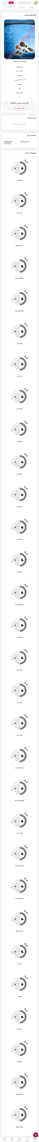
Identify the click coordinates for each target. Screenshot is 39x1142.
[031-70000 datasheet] (19, 627)
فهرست (34, 1141)
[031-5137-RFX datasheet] (19, 921)
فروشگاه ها (27, 1141)
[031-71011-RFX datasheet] (19, 236)
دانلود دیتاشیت (21, 8)
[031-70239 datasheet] (19, 170)
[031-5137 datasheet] (19, 954)
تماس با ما (4, 1141)
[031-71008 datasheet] (19, 333)
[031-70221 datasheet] (19, 431)
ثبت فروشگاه (19, 1141)
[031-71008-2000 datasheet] (19, 268)
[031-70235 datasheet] (19, 399)
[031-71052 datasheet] (19, 823)
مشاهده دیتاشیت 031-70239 (18, 103)
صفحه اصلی (31, 8)
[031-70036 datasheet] (19, 464)
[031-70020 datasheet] (19, 497)
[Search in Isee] (30, 2)
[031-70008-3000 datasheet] (19, 595)
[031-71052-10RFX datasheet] (19, 790)
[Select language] (35, 1134)
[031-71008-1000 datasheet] (19, 301)
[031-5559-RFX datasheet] (19, 1117)
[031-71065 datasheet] (19, 660)
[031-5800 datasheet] (19, 986)
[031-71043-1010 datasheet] (19, 888)
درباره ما (11, 1141)
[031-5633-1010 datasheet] (19, 1084)
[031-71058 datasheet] (19, 725)
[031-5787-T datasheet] (19, 1019)
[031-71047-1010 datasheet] (19, 856)
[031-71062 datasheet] (19, 693)
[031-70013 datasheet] (19, 562)
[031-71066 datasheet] (19, 366)
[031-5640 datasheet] (19, 1052)
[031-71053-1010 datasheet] (19, 758)
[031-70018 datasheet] (19, 529)
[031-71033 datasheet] (19, 203)
